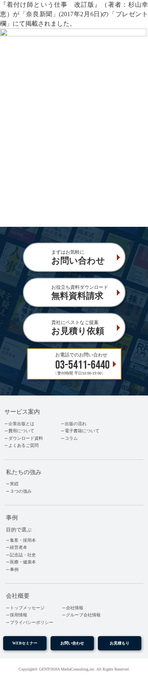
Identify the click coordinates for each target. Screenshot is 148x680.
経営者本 (18, 547)
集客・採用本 (23, 540)
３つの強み (21, 491)
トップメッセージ (27, 607)
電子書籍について (82, 430)
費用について (21, 430)
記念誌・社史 (23, 554)
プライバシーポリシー (31, 622)
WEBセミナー (24, 643)
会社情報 (74, 607)
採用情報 (18, 614)
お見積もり (119, 643)
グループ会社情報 (83, 614)
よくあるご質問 (23, 445)
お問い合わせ (72, 643)
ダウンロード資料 (25, 438)
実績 (14, 483)
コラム (71, 438)
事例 (14, 569)
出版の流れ (75, 423)
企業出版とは (21, 423)
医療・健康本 (23, 561)
